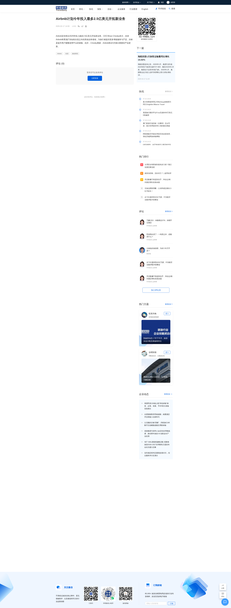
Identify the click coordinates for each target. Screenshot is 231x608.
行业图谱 (133, 9)
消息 (162, 2)
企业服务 (121, 9)
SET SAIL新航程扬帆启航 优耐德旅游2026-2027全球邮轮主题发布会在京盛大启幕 (157, 444)
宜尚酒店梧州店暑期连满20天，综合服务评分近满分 (157, 454)
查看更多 (168, 91)
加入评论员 (156, 290)
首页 (73, 9)
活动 (109, 9)
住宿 (66, 53)
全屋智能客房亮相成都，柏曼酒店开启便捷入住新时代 (157, 415)
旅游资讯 (75, 53)
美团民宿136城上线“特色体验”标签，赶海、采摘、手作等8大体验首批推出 (156, 406)
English (145, 9)
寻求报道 (162, 9)
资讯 (81, 9)
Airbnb (59, 53)
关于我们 (150, 2)
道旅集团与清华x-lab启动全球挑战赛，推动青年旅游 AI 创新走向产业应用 (157, 433)
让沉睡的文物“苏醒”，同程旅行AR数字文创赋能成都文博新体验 (157, 424)
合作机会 (136, 2)
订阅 (171, 604)
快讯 (91, 9)
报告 (99, 9)
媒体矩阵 (125, 2)
